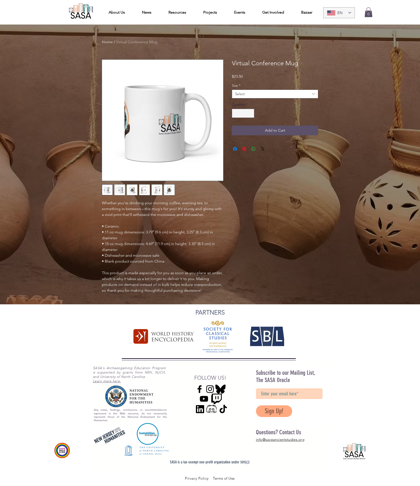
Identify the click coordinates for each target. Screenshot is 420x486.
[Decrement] (236, 113)
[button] (368, 12)
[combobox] (275, 94)
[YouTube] (204, 399)
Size (236, 86)
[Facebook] (199, 389)
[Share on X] (263, 149)
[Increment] (250, 113)
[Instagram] (210, 389)
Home (107, 42)
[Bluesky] (220, 389)
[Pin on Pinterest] (244, 149)
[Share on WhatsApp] (253, 149)
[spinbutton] (243, 113)
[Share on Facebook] (235, 149)
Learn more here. (107, 381)
